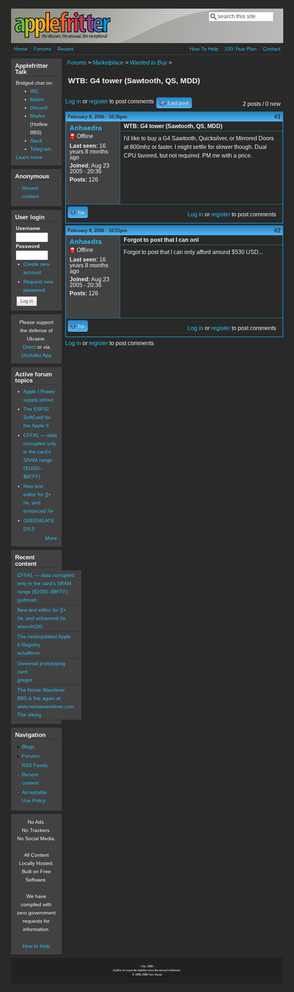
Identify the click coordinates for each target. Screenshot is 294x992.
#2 (277, 230)
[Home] (62, 37)
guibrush (27, 600)
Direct (29, 347)
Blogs (28, 746)
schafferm (28, 653)
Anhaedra (86, 128)
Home (21, 49)
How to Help (36, 946)
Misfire (37, 116)
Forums (42, 49)
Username (29, 228)
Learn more (29, 157)
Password (29, 246)
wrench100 (29, 626)
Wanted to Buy (148, 63)
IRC (34, 91)
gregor (24, 680)
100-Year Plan (240, 49)
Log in (73, 101)
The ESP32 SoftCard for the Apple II (37, 417)
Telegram (40, 149)
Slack (36, 141)
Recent (65, 49)
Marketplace (108, 63)
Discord (38, 108)
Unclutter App (36, 355)
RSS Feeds (35, 765)
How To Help (204, 49)
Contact (271, 49)
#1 (277, 117)
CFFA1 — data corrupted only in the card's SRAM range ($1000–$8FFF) (45, 583)
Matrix (37, 99)
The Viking (29, 715)
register (98, 101)
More (51, 538)
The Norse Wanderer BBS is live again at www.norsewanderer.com (45, 698)
